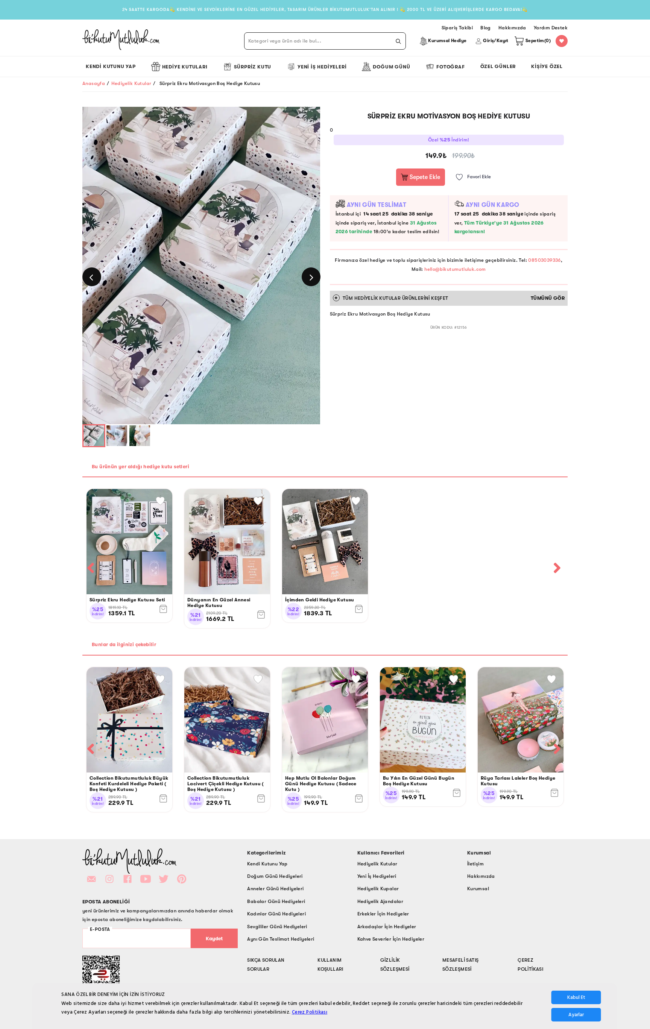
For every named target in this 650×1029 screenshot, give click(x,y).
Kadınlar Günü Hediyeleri (276, 914)
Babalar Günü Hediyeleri (276, 901)
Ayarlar (576, 1015)
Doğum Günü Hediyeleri (274, 876)
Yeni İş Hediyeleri (322, 67)
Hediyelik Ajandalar (380, 901)
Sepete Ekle (424, 177)
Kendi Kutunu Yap (111, 66)
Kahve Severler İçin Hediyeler (391, 939)
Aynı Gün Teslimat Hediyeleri (280, 939)
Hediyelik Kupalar (378, 888)
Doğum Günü (391, 67)
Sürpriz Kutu (253, 67)
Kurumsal (478, 888)
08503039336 (544, 260)
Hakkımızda (481, 876)
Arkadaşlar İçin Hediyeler (386, 926)
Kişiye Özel (547, 66)
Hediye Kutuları (185, 67)
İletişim (475, 864)
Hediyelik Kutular (131, 83)
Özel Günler (498, 66)
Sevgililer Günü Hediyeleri (277, 926)
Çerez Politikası (309, 1012)
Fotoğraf (450, 67)
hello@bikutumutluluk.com (455, 269)
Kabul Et (576, 997)
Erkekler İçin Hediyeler (383, 914)
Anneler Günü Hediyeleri (275, 888)
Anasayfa (93, 83)
